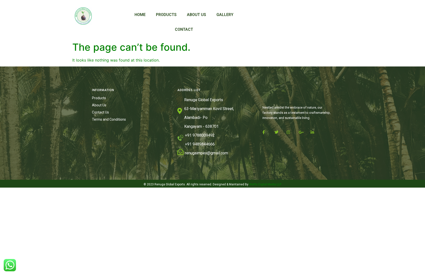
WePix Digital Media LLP (264, 184)
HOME (140, 14)
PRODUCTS (166, 14)
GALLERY (224, 14)
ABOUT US (196, 14)
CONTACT (184, 29)
